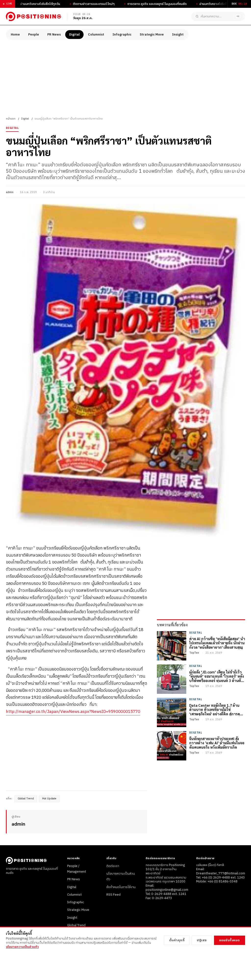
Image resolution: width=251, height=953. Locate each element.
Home (15, 34)
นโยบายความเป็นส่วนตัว (22, 947)
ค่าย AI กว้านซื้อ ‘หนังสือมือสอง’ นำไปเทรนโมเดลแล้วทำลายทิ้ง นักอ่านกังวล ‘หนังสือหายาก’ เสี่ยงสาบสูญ (217, 642)
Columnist (96, 34)
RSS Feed (113, 894)
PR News (54, 34)
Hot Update (49, 798)
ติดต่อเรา (112, 866)
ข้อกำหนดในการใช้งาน (121, 887)
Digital (74, 34)
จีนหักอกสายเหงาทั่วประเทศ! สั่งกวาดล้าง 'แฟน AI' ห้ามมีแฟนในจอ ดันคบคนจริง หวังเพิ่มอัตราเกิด (216, 742)
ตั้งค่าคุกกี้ (177, 940)
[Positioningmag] (33, 16)
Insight (178, 34)
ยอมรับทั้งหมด (229, 940)
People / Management (76, 868)
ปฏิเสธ (202, 940)
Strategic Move (152, 34)
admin (9, 192)
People (33, 34)
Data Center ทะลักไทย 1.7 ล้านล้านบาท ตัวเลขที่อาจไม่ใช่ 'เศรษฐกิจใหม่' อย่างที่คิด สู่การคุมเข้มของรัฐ (215, 709)
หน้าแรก (10, 119)
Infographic (122, 34)
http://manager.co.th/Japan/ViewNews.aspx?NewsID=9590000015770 (73, 711)
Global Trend (26, 798)
